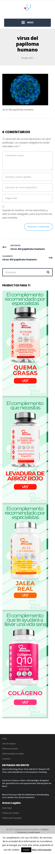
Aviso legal (7, 808)
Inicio (4, 738)
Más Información (41, 849)
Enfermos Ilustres (10, 748)
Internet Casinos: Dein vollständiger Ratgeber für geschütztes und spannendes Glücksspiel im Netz (26, 783)
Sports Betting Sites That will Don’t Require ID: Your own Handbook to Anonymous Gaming (26, 770)
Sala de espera (9, 743)
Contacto (6, 758)
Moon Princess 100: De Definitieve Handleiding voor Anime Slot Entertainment (25, 796)
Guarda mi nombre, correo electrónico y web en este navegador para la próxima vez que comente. (27, 214)
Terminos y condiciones (28, 832)
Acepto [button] (26, 849)
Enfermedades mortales (13, 753)
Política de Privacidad (11, 818)
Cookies (45, 829)
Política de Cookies (10, 813)
